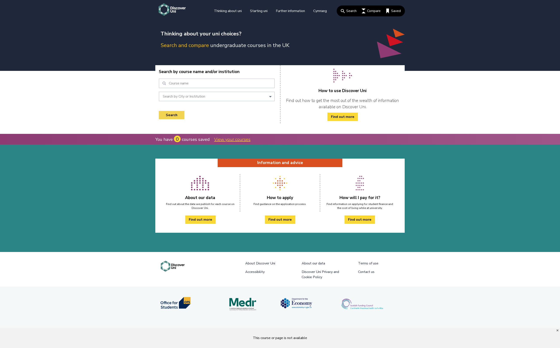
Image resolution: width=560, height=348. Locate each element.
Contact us (366, 271)
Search (351, 11)
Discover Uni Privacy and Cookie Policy (320, 274)
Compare (374, 11)
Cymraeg (320, 11)
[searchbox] (217, 83)
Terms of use (368, 263)
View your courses (232, 139)
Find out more (342, 116)
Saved (396, 11)
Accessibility (255, 271)
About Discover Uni (260, 263)
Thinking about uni (228, 11)
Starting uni (259, 11)
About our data (313, 263)
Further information (290, 11)
